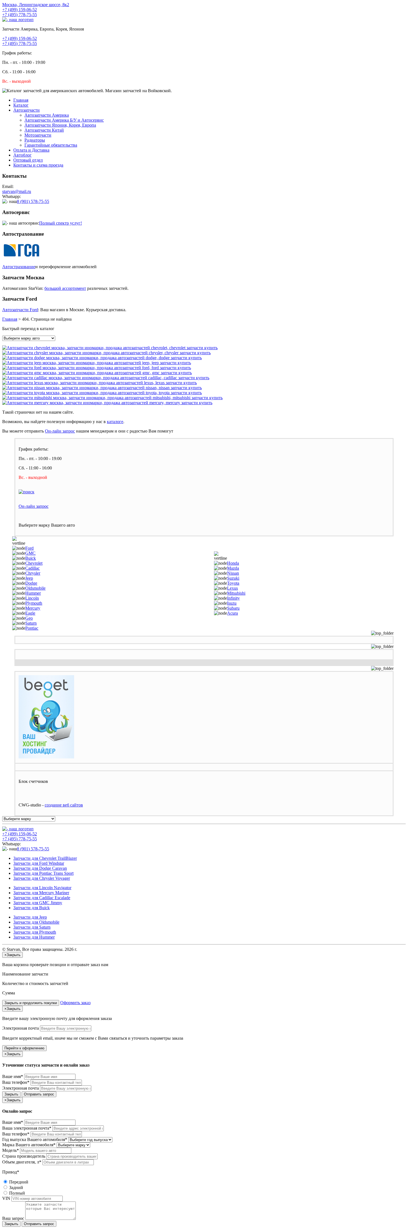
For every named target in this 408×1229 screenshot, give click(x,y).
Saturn (31, 623)
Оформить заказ (75, 1002)
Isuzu (231, 603)
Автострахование (18, 266)
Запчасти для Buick (31, 907)
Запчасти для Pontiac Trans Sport (43, 873)
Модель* (10, 1150)
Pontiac (31, 628)
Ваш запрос (13, 1218)
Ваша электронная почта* (26, 1128)
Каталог (21, 105)
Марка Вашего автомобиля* (29, 1144)
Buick (30, 558)
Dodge (31, 583)
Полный (16, 1193)
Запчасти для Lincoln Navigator (42, 887)
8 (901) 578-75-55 (33, 201)
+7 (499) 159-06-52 (19, 9)
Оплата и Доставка (31, 150)
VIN (6, 1198)
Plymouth (33, 603)
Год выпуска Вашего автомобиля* (34, 1139)
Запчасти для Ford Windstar (38, 863)
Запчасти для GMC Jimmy (37, 902)
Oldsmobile (35, 588)
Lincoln (32, 598)
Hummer (33, 593)
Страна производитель (23, 1156)
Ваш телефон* (15, 1082)
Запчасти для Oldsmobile (36, 922)
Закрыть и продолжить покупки (30, 1003)
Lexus (232, 588)
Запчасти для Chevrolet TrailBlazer (45, 858)
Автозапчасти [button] (26, 110)
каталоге (115, 421)
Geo (29, 618)
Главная (20, 100)
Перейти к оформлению (24, 1048)
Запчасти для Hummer (34, 937)
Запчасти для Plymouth (34, 932)
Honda (233, 563)
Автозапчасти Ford (20, 309)
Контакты (38, 165)
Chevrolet (33, 563)
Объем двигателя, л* (21, 1162)
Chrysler (32, 573)
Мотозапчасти (37, 135)
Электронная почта (20, 1028)
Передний (18, 1182)
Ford (29, 548)
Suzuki (233, 578)
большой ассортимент (65, 288)
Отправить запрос (39, 1094)
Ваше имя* (12, 1076)
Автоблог (22, 155)
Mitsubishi (236, 593)
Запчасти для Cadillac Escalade (41, 897)
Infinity (233, 598)
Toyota (233, 583)
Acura (232, 613)
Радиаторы (34, 140)
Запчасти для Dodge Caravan (40, 868)
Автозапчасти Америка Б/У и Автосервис (64, 120)
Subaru (233, 608)
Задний (15, 1187)
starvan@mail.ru (16, 191)
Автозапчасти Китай (44, 130)
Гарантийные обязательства (50, 145)
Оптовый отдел (28, 160)
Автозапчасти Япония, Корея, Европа (60, 125)
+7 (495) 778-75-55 (19, 14)
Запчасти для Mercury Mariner (41, 892)
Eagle (30, 613)
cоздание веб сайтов (64, 805)
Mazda (233, 568)
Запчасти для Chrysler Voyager (41, 878)
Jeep (29, 578)
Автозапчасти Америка (46, 115)
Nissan (233, 573)
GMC (30, 553)
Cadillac (32, 568)
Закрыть (11, 1094)
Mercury (32, 608)
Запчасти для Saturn (32, 927)
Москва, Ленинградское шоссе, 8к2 (35, 4)
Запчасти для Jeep (30, 917)
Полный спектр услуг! (60, 223)
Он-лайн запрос (60, 431)
